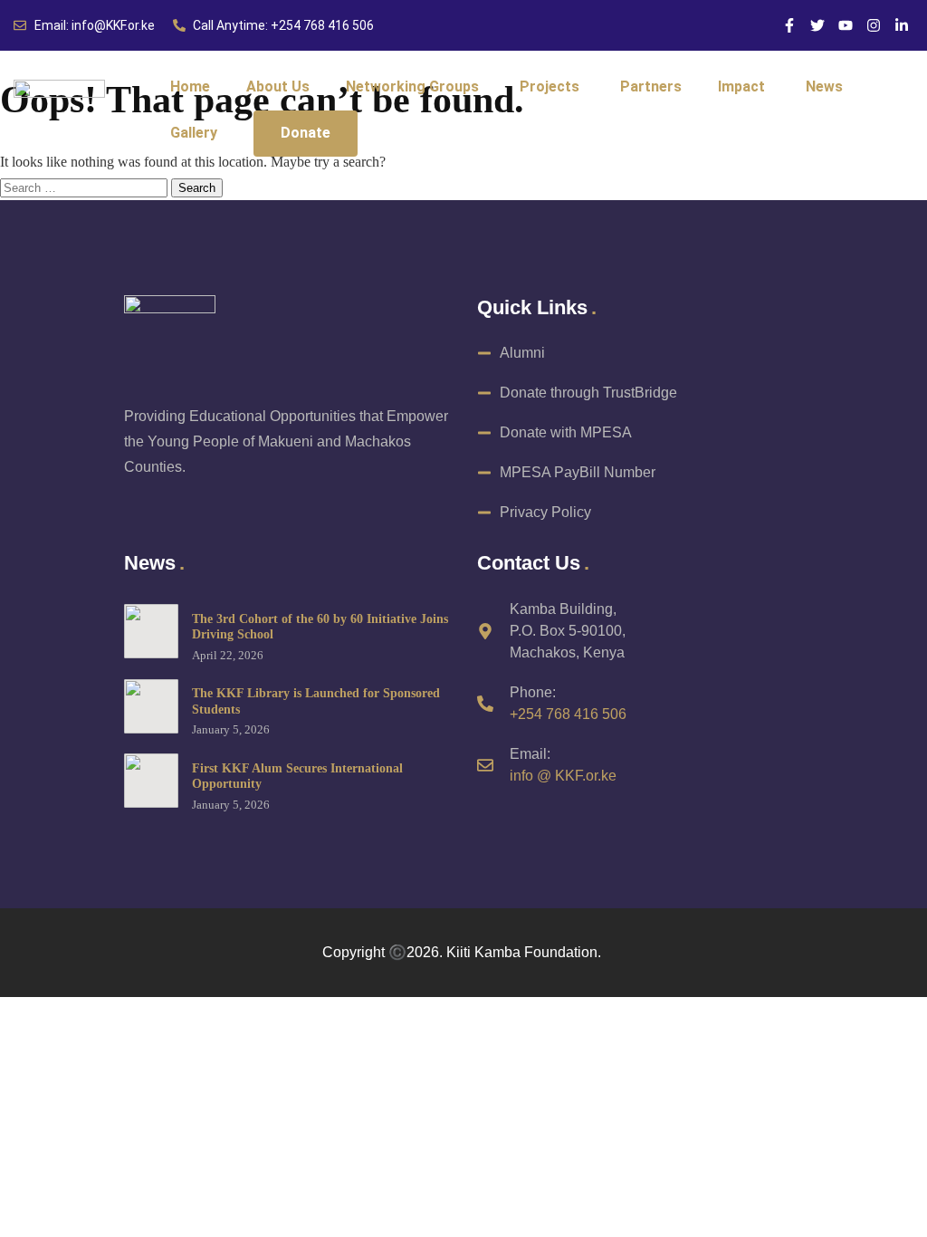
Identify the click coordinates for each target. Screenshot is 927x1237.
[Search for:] (85, 187)
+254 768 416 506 (568, 714)
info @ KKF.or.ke (563, 775)
